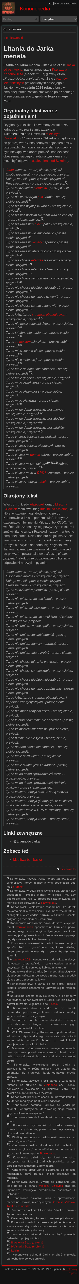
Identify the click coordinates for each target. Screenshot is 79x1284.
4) (29, 200)
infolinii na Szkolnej (54, 509)
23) (30, 372)
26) (41, 421)
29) (20, 458)
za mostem (23, 341)
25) (41, 412)
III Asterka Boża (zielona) (27, 1242)
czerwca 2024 (22, 959)
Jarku (10, 170)
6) (42, 218)
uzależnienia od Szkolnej (50, 160)
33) (41, 467)
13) (20, 281)
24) (20, 403)
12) (30, 272)
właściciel (37, 504)
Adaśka (70, 1202)
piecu (39, 224)
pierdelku (40, 188)
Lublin (15, 1250)
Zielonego (50, 1084)
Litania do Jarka (28, 841)
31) (52, 462)
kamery (36, 242)
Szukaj (36, 19)
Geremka (58, 1202)
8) (29, 236)
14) (30, 290)
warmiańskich (24, 927)
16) (30, 309)
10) (20, 254)
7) (19, 227)
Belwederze (47, 1153)
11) (30, 263)
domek (35, 454)
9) (29, 245)
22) (20, 363)
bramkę (18, 886)
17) (41, 318)
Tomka (11, 1206)
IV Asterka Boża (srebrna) (27, 1246)
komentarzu (15, 134)
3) (19, 191)
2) (66, 182)
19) (20, 336)
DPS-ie (42, 472)
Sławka (53, 1003)
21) (20, 354)
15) (30, 299)
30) (48, 462)
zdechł (42, 481)
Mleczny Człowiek (51, 1185)
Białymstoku (48, 902)
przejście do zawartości (62, 3)
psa (40, 197)
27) (41, 430)
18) (20, 327)
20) (20, 345)
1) (63, 177)
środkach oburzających (48, 314)
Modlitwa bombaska (27, 859)
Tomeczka (23, 1206)
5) (19, 209)
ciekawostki (14, 38)
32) (56, 462)
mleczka (37, 260)
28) (30, 440)
